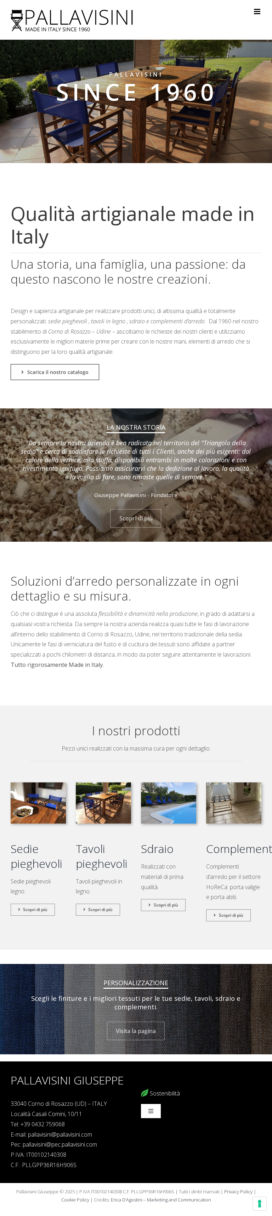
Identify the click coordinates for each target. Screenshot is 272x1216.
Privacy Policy (238, 1191)
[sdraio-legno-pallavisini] (168, 785)
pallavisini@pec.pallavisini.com (60, 1144)
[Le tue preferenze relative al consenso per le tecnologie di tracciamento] (259, 1203)
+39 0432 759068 (43, 1124)
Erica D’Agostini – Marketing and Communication (161, 1200)
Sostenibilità (164, 1093)
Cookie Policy (75, 1200)
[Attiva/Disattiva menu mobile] (257, 11)
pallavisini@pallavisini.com (60, 1134)
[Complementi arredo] (233, 785)
